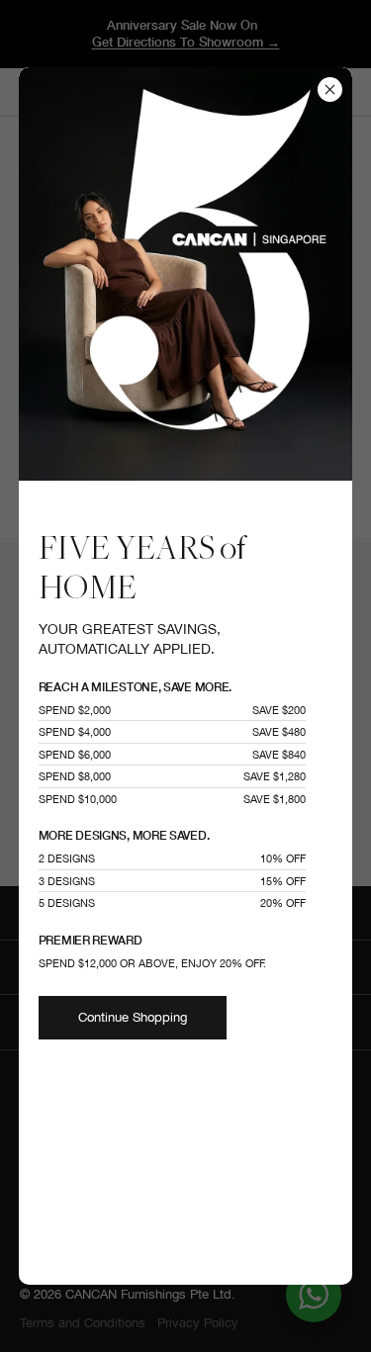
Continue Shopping (132, 1017)
